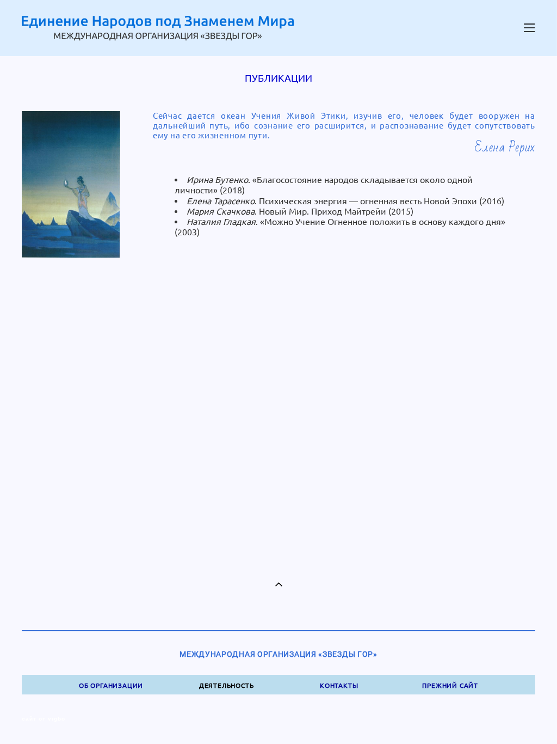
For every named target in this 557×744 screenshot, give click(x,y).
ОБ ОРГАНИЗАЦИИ (111, 685)
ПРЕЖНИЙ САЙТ (450, 685)
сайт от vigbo (43, 719)
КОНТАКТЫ (339, 685)
